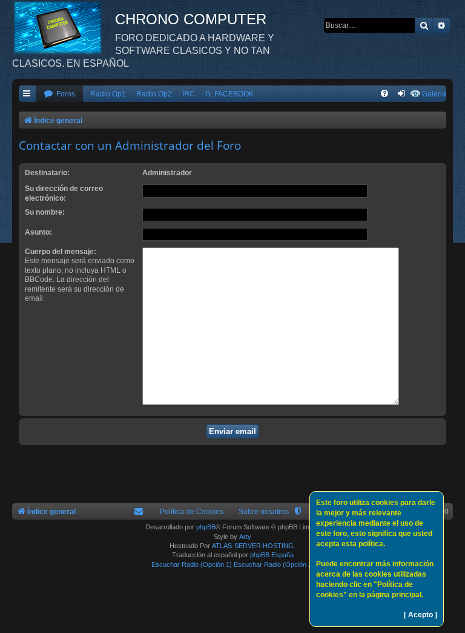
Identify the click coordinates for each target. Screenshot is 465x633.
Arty (245, 536)
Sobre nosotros (264, 511)
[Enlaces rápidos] (27, 94)
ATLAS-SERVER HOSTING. (253, 545)
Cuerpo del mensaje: (60, 251)
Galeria (434, 94)
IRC (188, 94)
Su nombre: (45, 212)
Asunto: (38, 232)
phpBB (206, 527)
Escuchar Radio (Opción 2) (274, 564)
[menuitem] (59, 94)
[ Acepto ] (420, 615)
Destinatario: (47, 173)
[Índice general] (63, 27)
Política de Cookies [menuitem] (191, 511)
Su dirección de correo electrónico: (64, 193)
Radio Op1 (108, 94)
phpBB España (272, 554)
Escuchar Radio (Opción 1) (191, 564)
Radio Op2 (154, 94)
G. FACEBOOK (229, 94)
